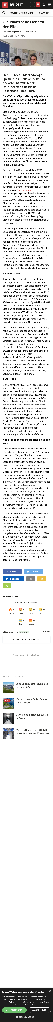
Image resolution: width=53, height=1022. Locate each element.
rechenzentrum (11, 36)
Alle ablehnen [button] (39, 1010)
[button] (26, 1017)
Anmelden (44, 4)
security (44, 12)
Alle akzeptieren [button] (14, 1010)
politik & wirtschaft (22, 12)
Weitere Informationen (41, 1005)
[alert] (26, 1005)
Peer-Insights (23, 189)
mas (23, 36)
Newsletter (32, 4)
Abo (38, 4)
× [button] (50, 991)
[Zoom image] (26, 52)
